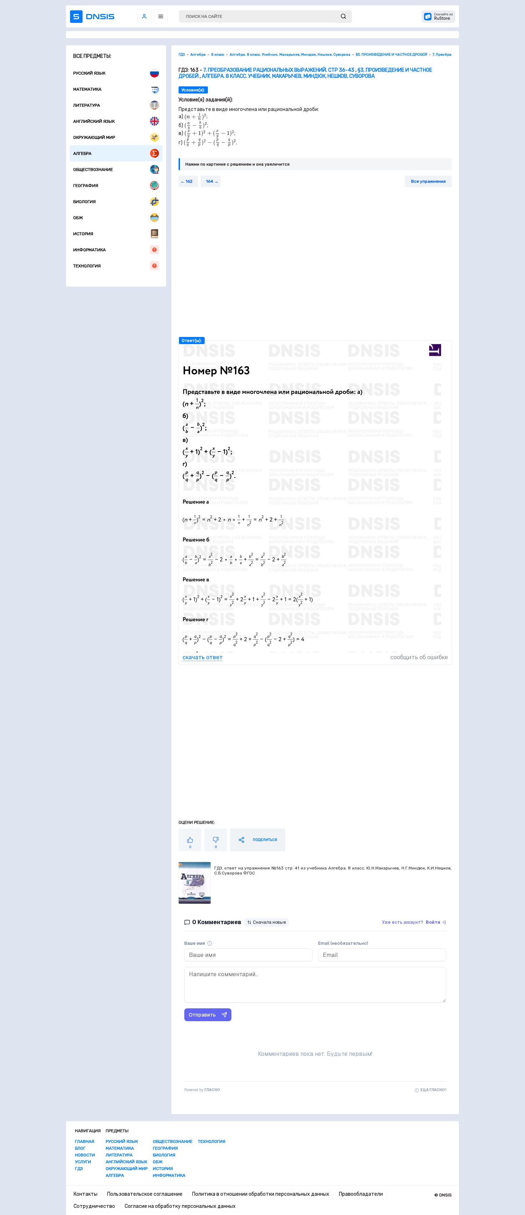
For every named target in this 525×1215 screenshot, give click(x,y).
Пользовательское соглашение (144, 1194)
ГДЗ (79, 1168)
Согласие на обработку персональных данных (180, 1206)
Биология (84, 201)
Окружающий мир (94, 137)
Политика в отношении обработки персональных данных (260, 1194)
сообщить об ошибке (419, 657)
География (85, 185)
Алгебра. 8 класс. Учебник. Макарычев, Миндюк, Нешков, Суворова (288, 76)
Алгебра (82, 153)
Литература (86, 105)
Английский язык (94, 121)
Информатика (89, 249)
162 (189, 181)
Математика (87, 89)
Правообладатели (361, 1194)
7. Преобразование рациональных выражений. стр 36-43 (278, 70)
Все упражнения (428, 181)
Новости (85, 1155)
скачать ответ (202, 657)
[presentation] (195, 116)
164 (209, 181)
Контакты (86, 1194)
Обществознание (93, 169)
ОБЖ (78, 217)
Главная (84, 1141)
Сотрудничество (94, 1206)
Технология (87, 265)
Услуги (83, 1161)
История (83, 233)
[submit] (343, 16)
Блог (80, 1148)
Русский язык (89, 73)
